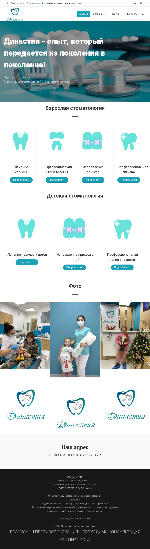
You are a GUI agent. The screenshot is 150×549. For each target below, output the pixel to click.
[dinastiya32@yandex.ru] (141, 3)
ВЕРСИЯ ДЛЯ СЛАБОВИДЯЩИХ (75, 518)
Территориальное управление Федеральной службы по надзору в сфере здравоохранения (75, 507)
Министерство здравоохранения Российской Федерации (75, 496)
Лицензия (75, 500)
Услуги (115, 14)
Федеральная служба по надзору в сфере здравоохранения (75, 511)
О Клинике (98, 14)
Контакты (132, 14)
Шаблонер (68, 526)
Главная (83, 14)
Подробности (21, 179)
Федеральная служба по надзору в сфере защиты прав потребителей (75, 503)
